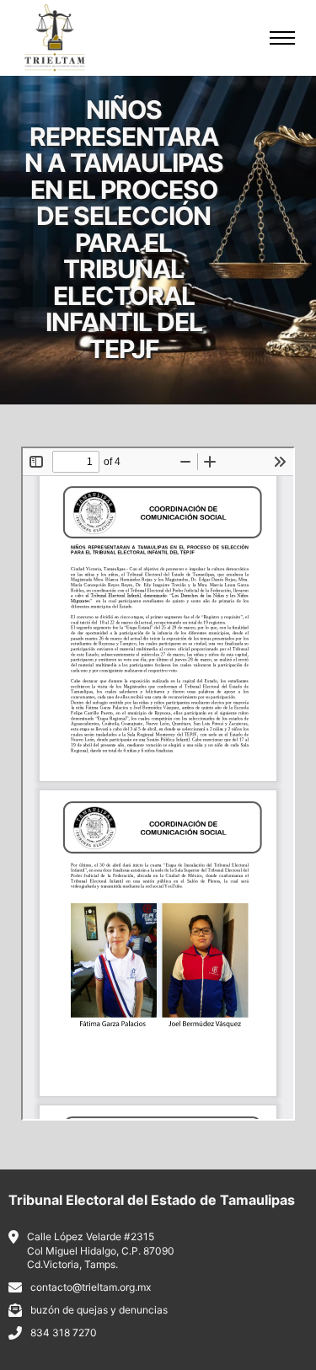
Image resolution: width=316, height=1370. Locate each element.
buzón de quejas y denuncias (99, 1309)
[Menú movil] (282, 38)
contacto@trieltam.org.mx (90, 1287)
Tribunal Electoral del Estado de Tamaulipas (151, 1199)
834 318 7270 (63, 1332)
